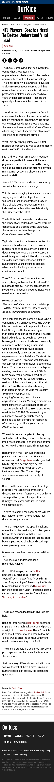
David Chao (8, 46)
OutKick (27, 9)
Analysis (29, 17)
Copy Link (21, 60)
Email (15, 60)
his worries (40, 586)
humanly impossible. (14, 597)
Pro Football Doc (41, 692)
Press (15, 755)
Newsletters (20, 742)
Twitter (10, 60)
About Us (6, 755)
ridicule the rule (23, 630)
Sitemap (24, 755)
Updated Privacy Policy (34, 751)
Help (48, 751)
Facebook (4, 60)
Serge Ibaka (26, 460)
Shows (7, 742)
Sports (6, 17)
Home (5, 25)
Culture (17, 17)
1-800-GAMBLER (8, 770)
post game (33, 622)
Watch (40, 17)
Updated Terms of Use (12, 751)
